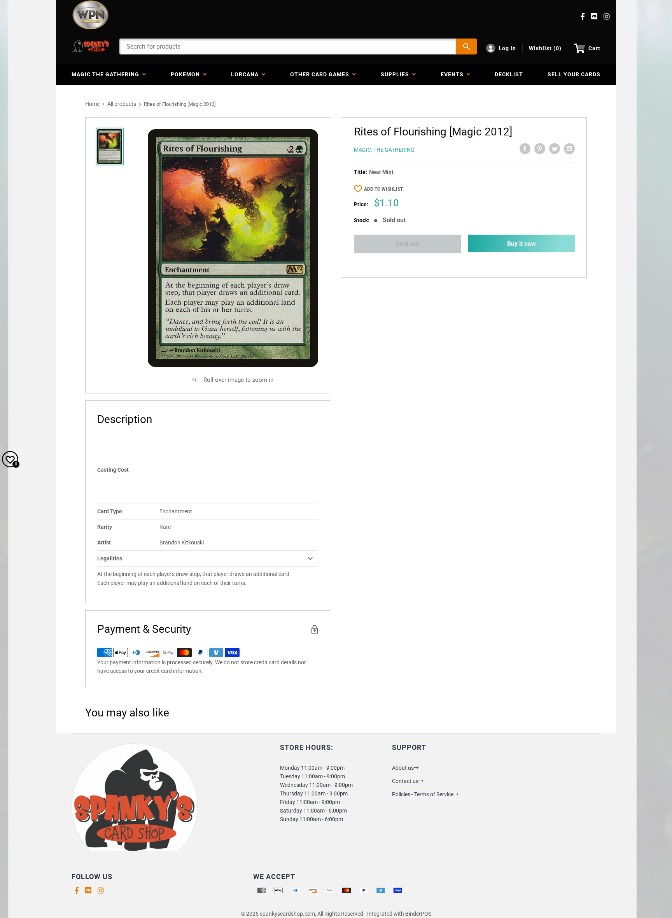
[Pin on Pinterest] (539, 148)
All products (121, 104)
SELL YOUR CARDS (574, 74)
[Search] (466, 46)
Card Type (109, 511)
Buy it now (521, 243)
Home (92, 104)
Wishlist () (545, 48)
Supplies (396, 74)
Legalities (109, 558)
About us (403, 768)
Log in (507, 48)
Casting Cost (113, 470)
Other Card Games (321, 74)
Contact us (405, 781)
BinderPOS (418, 914)
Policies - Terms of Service (422, 794)
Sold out (407, 243)
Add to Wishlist (383, 189)
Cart (594, 48)
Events (454, 74)
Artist (104, 542)
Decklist (509, 74)
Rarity (104, 527)
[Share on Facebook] (525, 148)
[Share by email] (569, 148)
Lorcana (246, 74)
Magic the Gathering (107, 74)
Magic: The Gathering (384, 150)
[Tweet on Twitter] (554, 148)
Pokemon (187, 74)
